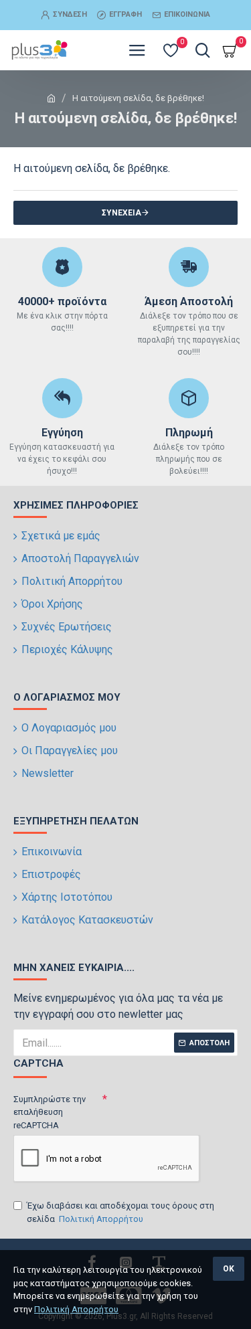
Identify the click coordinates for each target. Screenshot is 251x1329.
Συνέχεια (121, 212)
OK (228, 1268)
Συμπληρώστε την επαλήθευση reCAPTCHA (49, 1112)
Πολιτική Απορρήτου (76, 1309)
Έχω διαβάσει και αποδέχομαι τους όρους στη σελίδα (120, 1212)
